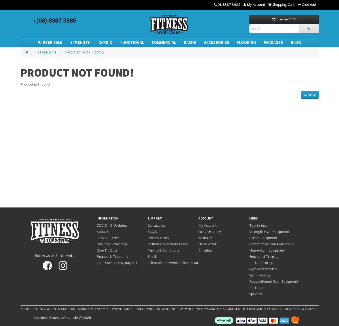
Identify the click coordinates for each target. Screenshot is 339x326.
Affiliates (205, 250)
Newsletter (207, 244)
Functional (132, 42)
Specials (255, 293)
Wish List (205, 237)
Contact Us (156, 225)
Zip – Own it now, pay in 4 (117, 262)
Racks (190, 42)
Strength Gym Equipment (269, 231)
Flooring (246, 42)
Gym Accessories (263, 269)
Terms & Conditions (163, 250)
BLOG (296, 42)
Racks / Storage (261, 262)
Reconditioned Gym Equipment (273, 281)
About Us (104, 231)
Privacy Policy (158, 237)
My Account (207, 225)
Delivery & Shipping (112, 244)
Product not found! (84, 52)
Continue (310, 95)
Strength (80, 42)
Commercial (164, 42)
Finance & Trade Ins (112, 256)
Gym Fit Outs (107, 250)
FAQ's (152, 231)
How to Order (108, 237)
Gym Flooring (259, 275)
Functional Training (264, 256)
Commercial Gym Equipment (271, 244)
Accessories (216, 42)
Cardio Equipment (263, 237)
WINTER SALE (50, 42)
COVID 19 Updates (112, 225)
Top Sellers (258, 225)
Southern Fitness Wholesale (56, 317)
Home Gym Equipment (267, 250)
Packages (273, 42)
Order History (209, 231)
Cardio (105, 42)
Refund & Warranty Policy (168, 244)
